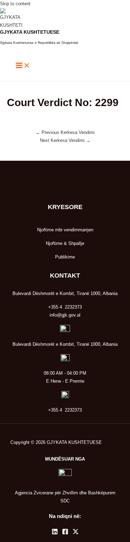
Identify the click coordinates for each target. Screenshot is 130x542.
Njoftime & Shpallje (65, 243)
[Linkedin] (55, 533)
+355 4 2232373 (65, 410)
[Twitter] (75, 533)
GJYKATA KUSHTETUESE (29, 32)
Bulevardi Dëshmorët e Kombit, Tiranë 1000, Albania (65, 344)
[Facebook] (65, 533)
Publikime (65, 257)
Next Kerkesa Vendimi (65, 140)
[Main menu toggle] (23, 65)
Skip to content (15, 3)
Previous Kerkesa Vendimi (65, 132)
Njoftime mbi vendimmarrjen (65, 229)
